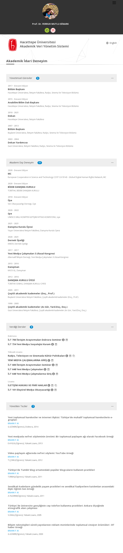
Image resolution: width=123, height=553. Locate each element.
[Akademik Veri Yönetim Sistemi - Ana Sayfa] (13, 44)
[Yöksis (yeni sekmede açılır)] (53, 30)
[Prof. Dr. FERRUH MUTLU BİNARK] (50, 11)
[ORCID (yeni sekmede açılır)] (47, 30)
